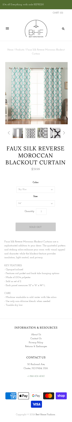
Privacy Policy (36, 342)
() (58, 13)
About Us (36, 334)
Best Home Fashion (45, 414)
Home (10, 49)
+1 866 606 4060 (36, 376)
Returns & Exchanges (36, 346)
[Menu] (7, 29)
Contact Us (36, 338)
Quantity (29, 211)
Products (20, 49)
